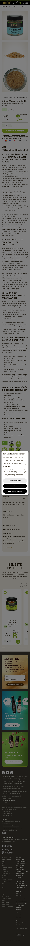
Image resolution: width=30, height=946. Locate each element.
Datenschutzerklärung (19, 475)
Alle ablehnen (15, 486)
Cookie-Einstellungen (15, 480)
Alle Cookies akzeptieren (15, 491)
